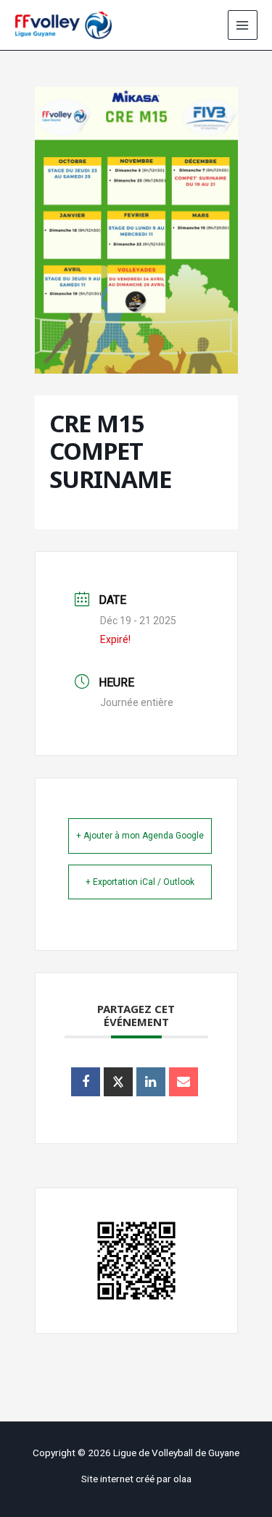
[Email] (183, 1081)
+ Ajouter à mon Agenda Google (140, 836)
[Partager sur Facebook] (85, 1081)
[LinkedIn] (150, 1081)
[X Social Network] (118, 1081)
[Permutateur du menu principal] (242, 25)
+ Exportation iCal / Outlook (140, 882)
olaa (182, 1478)
